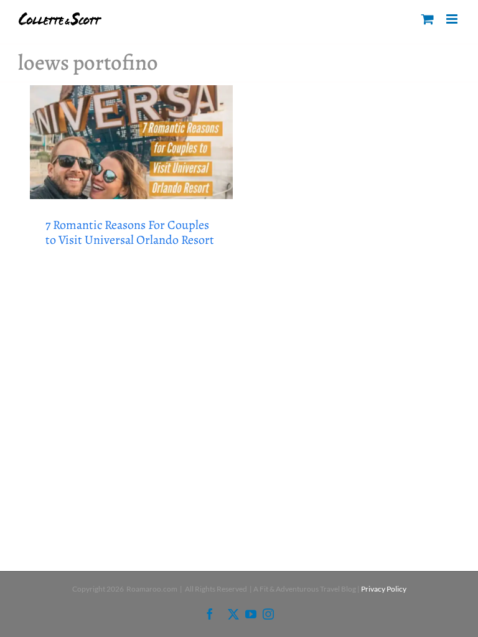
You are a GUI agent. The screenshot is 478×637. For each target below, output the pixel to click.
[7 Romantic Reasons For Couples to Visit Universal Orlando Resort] (131, 142)
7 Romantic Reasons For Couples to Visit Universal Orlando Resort (129, 232)
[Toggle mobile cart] (427, 19)
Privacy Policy (383, 588)
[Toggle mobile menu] (452, 19)
